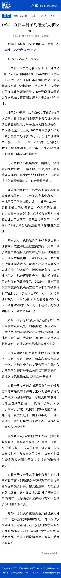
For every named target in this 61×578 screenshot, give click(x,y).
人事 (52, 16)
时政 (43, 16)
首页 (6, 15)
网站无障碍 (53, 6)
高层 (34, 16)
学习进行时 (20, 16)
